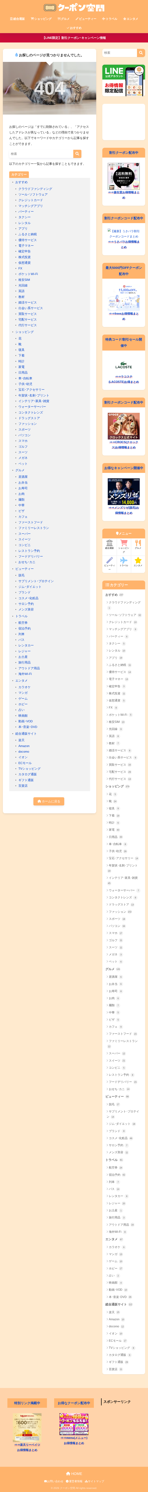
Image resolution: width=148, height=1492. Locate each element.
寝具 (21, 350)
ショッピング (43, 18)
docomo (23, 751)
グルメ (65, 18)
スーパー (24, 534)
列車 (21, 634)
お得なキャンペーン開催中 (123, 468)
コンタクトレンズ (30, 412)
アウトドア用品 (29, 668)
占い (21, 710)
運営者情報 (75, 1481)
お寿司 (23, 488)
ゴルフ (23, 446)
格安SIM (24, 280)
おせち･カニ (26, 562)
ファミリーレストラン (33, 528)
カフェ (23, 516)
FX (20, 268)
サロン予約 (26, 604)
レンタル (24, 223)
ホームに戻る (50, 801)
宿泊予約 (24, 628)
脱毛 (21, 575)
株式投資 (24, 257)
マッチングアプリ (30, 206)
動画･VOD (25, 721)
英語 (21, 291)
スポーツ (24, 429)
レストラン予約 (29, 551)
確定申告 (24, 251)
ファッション (27, 424)
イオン (23, 757)
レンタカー (26, 645)
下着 (21, 355)
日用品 (23, 372)
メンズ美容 (26, 609)
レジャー (24, 651)
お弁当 (23, 482)
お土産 (23, 657)
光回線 (23, 285)
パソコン (24, 435)
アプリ (23, 228)
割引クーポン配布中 (123, 152)
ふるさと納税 (27, 234)
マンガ (23, 693)
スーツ (23, 452)
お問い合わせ (55, 1481)
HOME (76, 1474)
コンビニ (24, 545)
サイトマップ (96, 1481)
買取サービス (27, 314)
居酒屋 (23, 477)
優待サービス (27, 240)
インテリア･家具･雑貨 (33, 401)
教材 (21, 297)
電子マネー (26, 245)
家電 (21, 367)
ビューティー (87, 18)
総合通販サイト (26, 733)
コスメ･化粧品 (28, 598)
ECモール (25, 763)
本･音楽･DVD (27, 727)
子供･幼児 (25, 384)
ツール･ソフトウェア (33, 194)
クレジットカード (30, 200)
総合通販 (19, 18)
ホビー (23, 704)
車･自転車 (25, 378)
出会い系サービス (30, 308)
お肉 (21, 494)
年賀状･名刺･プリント (33, 395)
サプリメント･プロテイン (36, 581)
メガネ (23, 458)
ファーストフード (30, 522)
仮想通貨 (24, 262)
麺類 (21, 499)
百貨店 (23, 785)
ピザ (21, 511)
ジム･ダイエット (30, 587)
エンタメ (132, 18)
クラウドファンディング (35, 189)
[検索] (77, 154)
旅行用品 (24, 662)
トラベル (111, 18)
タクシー (24, 217)
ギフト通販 (26, 780)
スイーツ (24, 539)
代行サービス (27, 325)
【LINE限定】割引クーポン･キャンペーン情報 (74, 38)
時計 (21, 361)
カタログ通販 (27, 774)
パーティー (26, 211)
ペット (23, 463)
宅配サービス (27, 319)
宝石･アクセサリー (31, 389)
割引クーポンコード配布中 (123, 218)
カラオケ (24, 687)
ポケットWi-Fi (28, 274)
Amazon (23, 746)
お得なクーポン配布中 (74, 1403)
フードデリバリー (30, 556)
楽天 (21, 740)
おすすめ (76, 27)
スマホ (23, 441)
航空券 (23, 622)
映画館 (23, 715)
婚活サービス (27, 302)
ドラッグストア (29, 418)
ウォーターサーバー (32, 406)
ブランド (24, 592)
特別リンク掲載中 (27, 1403)
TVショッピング (29, 768)
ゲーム (23, 698)
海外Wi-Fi (25, 674)
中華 (21, 505)
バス (21, 640)
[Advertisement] (123, 122)
